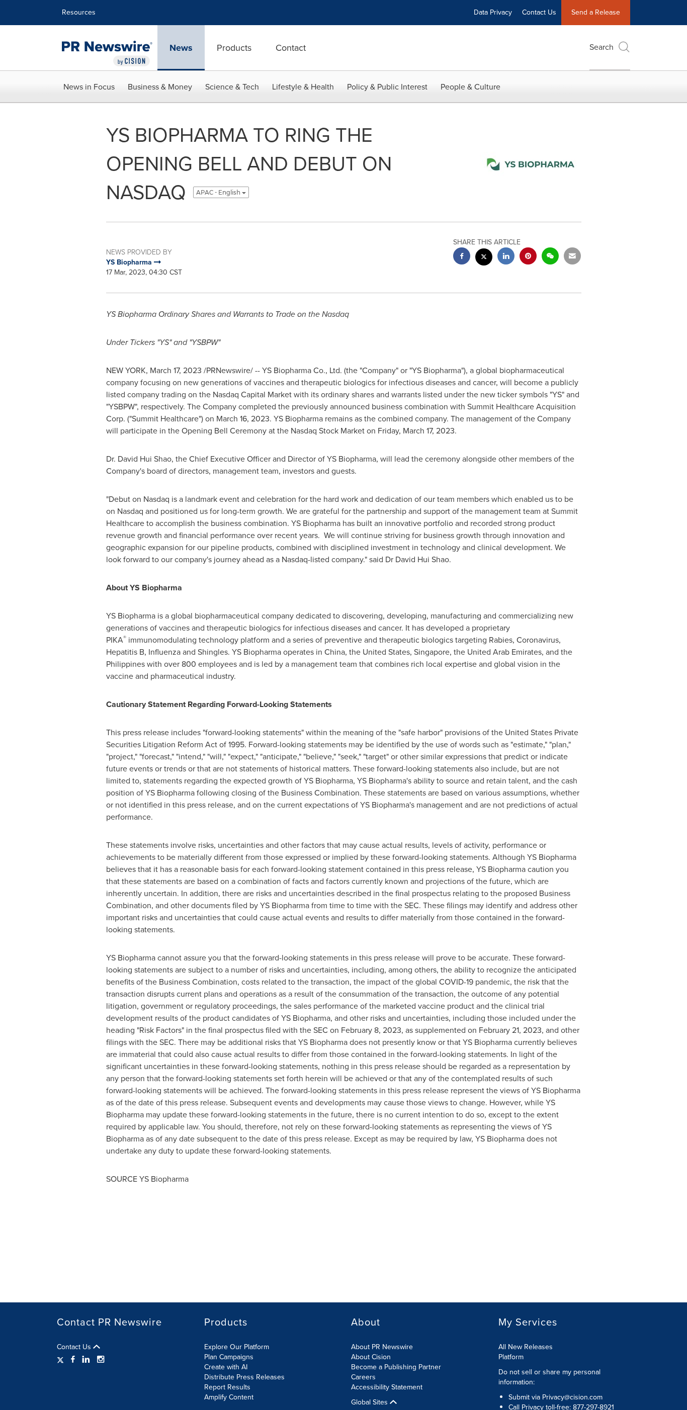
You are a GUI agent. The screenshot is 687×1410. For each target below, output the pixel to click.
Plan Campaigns (228, 1357)
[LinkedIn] (86, 1360)
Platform (511, 1357)
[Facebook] (72, 1360)
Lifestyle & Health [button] (303, 87)
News (181, 47)
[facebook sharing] (461, 257)
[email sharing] (572, 257)
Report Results (227, 1387)
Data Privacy (493, 12)
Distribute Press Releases (244, 1377)
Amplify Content (228, 1397)
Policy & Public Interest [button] (387, 87)
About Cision (371, 1357)
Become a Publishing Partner (396, 1367)
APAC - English (219, 192)
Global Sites (370, 1402)
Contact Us (539, 12)
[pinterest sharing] (528, 257)
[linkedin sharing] (505, 257)
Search (601, 47)
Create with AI (225, 1367)
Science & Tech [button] (232, 87)
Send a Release (595, 12)
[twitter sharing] (483, 258)
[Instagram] (101, 1360)
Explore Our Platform (236, 1347)
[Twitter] (61, 1360)
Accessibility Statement (386, 1387)
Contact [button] (291, 47)
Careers (363, 1377)
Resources (79, 12)
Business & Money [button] (160, 87)
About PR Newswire (382, 1347)
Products (234, 47)
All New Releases (525, 1347)
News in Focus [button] (89, 87)
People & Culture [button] (470, 87)
